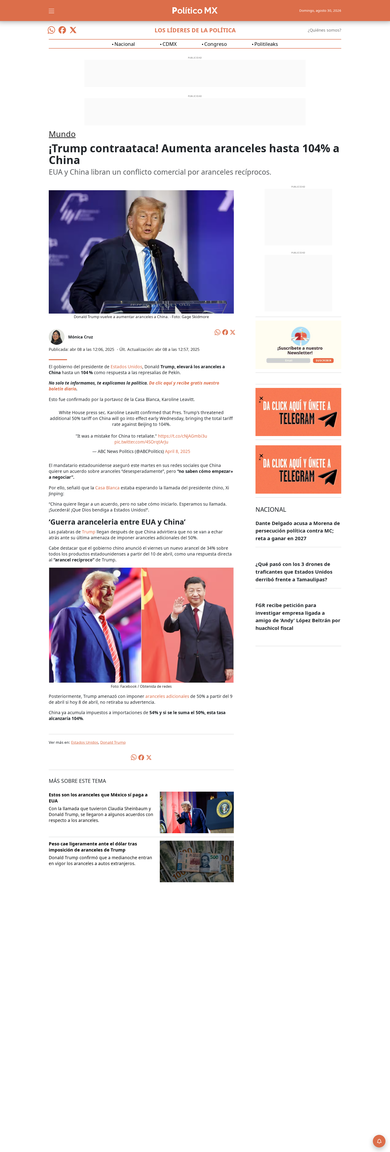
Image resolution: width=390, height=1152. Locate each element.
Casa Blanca (107, 488)
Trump (88, 532)
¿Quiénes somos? (324, 30)
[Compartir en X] (233, 331)
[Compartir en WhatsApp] (218, 331)
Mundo (62, 134)
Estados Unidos (126, 367)
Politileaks (266, 44)
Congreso (215, 44)
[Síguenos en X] (73, 30)
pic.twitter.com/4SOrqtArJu (141, 442)
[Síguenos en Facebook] (62, 30)
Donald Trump (113, 742)
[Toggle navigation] (51, 10)
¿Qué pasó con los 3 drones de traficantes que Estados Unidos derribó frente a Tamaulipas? (293, 571)
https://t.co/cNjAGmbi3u (182, 436)
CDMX (169, 44)
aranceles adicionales (167, 696)
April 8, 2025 (177, 451)
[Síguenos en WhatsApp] (51, 30)
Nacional (124, 44)
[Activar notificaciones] (379, 1141)
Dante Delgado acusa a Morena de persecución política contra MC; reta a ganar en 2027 (297, 531)
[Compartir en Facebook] (225, 331)
